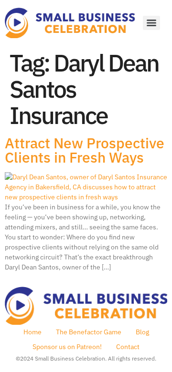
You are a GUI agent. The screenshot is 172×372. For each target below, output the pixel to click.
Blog (142, 332)
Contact (128, 346)
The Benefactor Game (88, 332)
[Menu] (151, 23)
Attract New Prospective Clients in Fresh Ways (84, 150)
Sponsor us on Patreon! (67, 346)
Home (32, 332)
